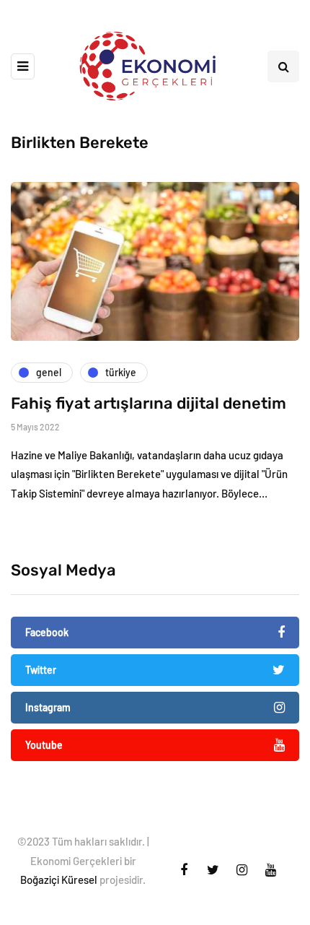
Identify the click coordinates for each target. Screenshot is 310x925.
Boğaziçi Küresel (58, 879)
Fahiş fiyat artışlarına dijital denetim (148, 403)
